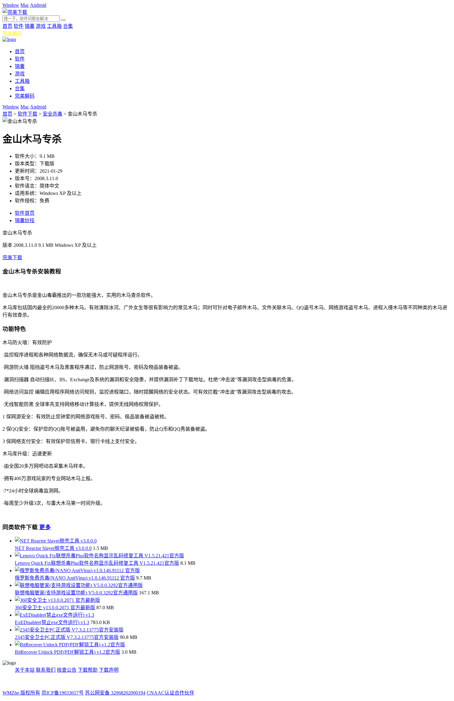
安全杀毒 (52, 113)
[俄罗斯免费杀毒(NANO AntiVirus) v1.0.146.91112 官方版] (77, 570)
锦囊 (30, 26)
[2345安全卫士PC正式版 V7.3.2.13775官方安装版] (69, 629)
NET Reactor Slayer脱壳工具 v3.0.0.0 (53, 548)
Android (38, 5)
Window (10, 5)
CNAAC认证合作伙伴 (170, 692)
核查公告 (67, 670)
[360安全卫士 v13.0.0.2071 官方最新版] (57, 600)
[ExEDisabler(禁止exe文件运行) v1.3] (54, 615)
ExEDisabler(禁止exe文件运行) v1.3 (52, 622)
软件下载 (27, 113)
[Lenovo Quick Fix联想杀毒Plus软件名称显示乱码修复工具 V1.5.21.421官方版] (99, 555)
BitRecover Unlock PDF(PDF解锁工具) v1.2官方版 (67, 652)
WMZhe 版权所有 (21, 692)
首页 (7, 26)
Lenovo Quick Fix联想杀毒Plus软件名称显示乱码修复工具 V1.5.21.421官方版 (97, 563)
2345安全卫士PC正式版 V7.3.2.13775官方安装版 (67, 637)
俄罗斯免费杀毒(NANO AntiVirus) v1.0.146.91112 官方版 (75, 578)
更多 (45, 527)
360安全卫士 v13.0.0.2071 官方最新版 (55, 607)
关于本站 (25, 670)
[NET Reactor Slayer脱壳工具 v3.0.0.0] (56, 540)
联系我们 (46, 670)
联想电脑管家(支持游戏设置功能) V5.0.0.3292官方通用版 (76, 592)
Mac (24, 5)
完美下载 (12, 257)
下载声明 (109, 670)
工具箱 (54, 26)
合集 (68, 26)
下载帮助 (88, 670)
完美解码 (12, 33)
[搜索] (63, 20)
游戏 (41, 26)
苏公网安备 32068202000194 (115, 692)
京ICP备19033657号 (62, 692)
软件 (18, 26)
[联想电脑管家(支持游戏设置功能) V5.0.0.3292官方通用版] (79, 585)
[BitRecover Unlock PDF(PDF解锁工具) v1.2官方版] (70, 644)
